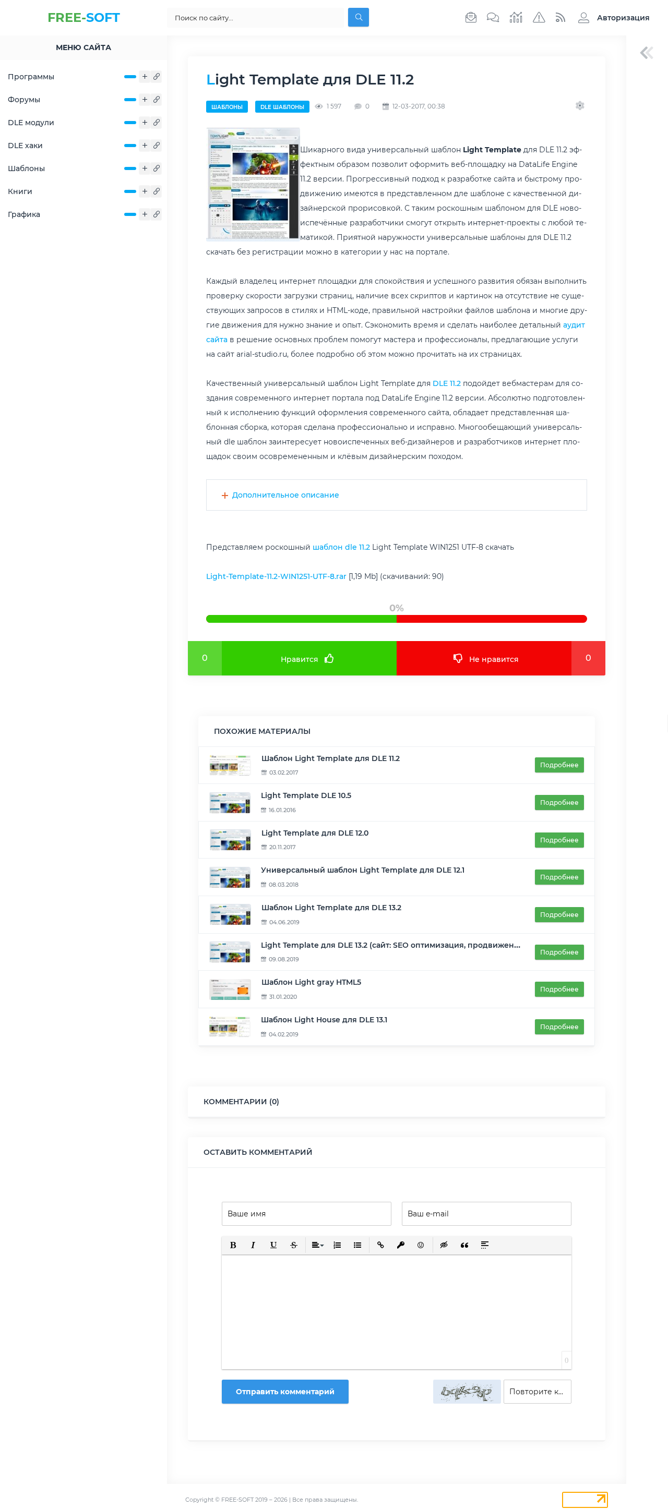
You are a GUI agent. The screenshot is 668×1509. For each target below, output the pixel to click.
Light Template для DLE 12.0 (314, 833)
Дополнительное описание (285, 495)
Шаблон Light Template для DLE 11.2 (330, 758)
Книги (20, 191)
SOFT (83, 17)
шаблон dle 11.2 (341, 547)
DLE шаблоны (282, 107)
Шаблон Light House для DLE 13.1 (324, 1019)
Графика (24, 214)
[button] (611, 17)
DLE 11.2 (447, 383)
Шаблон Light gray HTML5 (311, 982)
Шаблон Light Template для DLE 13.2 (331, 907)
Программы (31, 76)
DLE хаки (25, 145)
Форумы (24, 99)
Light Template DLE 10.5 (306, 795)
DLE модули (31, 122)
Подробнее (559, 765)
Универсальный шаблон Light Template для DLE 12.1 (362, 870)
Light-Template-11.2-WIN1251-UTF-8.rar (276, 576)
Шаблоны (26, 168)
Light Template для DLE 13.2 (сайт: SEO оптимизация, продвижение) (394, 945)
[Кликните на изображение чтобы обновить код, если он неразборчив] (467, 1392)
